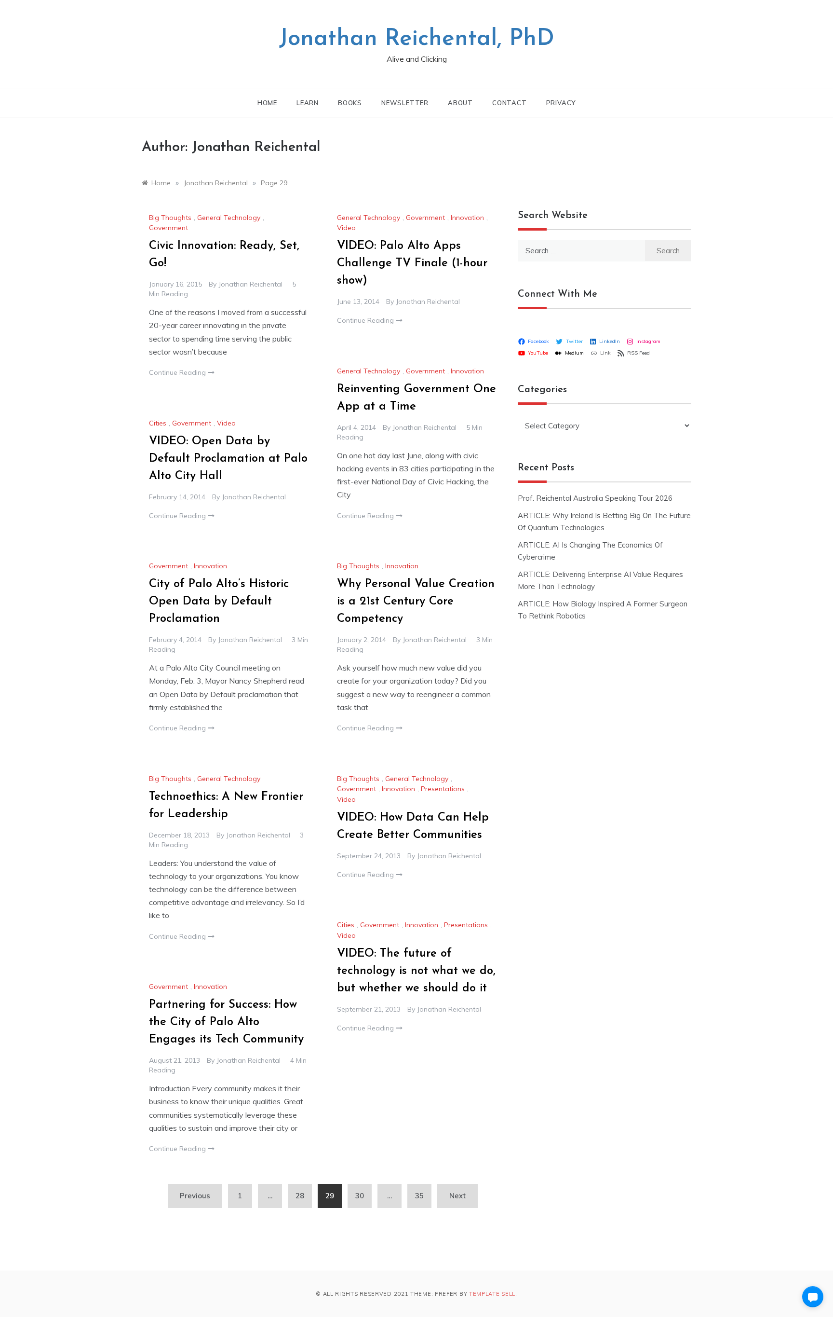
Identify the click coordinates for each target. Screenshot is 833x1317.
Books (350, 103)
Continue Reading (178, 372)
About (460, 103)
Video (346, 227)
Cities (157, 423)
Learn (307, 103)
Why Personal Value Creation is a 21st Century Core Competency (416, 601)
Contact (509, 103)
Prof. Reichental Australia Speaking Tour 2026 (595, 498)
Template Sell (492, 1293)
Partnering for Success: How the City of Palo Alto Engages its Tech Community (226, 1022)
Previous (195, 1195)
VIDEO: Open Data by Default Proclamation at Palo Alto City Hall (228, 459)
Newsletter (405, 103)
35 (419, 1195)
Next (457, 1195)
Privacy (561, 103)
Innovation (467, 217)
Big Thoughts (170, 217)
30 (359, 1195)
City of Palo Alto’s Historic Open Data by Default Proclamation (219, 601)
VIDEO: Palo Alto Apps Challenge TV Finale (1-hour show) (412, 263)
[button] (812, 1296)
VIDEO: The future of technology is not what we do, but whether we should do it (416, 971)
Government (168, 227)
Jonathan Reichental (250, 284)
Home (267, 103)
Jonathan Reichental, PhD (416, 39)
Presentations (443, 788)
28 (300, 1195)
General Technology (228, 217)
